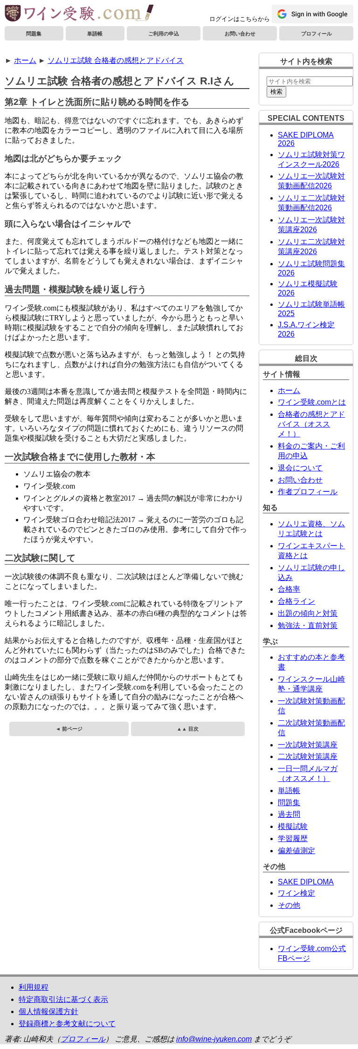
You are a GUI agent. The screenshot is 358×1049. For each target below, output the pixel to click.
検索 (276, 91)
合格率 (289, 589)
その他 (289, 905)
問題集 (33, 33)
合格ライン (296, 601)
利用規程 (33, 987)
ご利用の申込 (163, 33)
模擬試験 (293, 826)
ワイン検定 (296, 893)
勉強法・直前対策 (307, 625)
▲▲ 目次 (188, 729)
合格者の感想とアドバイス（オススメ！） (311, 424)
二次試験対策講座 (307, 756)
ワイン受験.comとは (312, 402)
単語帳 (95, 33)
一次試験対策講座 (307, 745)
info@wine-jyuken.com (214, 1039)
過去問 (289, 814)
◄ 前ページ (69, 729)
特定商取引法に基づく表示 (63, 999)
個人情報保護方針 (48, 1011)
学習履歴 (293, 838)
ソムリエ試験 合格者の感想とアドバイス (116, 60)
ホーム (25, 60)
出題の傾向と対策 (307, 613)
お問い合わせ (240, 33)
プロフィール (316, 33)
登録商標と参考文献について (67, 1024)
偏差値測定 (296, 851)
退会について (300, 468)
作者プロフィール (307, 492)
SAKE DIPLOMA (306, 882)
